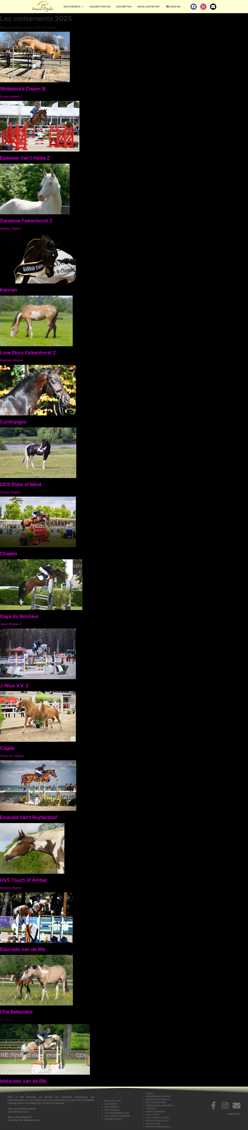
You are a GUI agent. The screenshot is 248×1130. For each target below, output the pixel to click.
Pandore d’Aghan (10, 887)
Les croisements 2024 (116, 1113)
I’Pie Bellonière (16, 1012)
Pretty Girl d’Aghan (12, 756)
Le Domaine (110, 1104)
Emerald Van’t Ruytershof (28, 817)
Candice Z (151, 1108)
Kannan (8, 290)
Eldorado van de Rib (22, 949)
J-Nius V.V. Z (14, 685)
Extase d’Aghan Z (11, 96)
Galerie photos (100, 6)
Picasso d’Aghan (10, 492)
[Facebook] (193, 7)
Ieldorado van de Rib (23, 1081)
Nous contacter (148, 6)
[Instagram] (203, 7)
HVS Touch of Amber (23, 880)
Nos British (123, 6)
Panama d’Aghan (10, 228)
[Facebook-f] (213, 1105)
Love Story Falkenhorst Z (28, 353)
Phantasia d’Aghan (11, 360)
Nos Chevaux (72, 6)
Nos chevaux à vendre (117, 1116)
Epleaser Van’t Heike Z (25, 158)
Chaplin (8, 553)
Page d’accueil (112, 1101)
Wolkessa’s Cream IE (23, 89)
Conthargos (13, 422)
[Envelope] (213, 7)
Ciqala (7, 748)
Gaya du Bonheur (19, 616)
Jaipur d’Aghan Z (10, 624)
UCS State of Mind (20, 484)
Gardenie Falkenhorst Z (26, 221)
